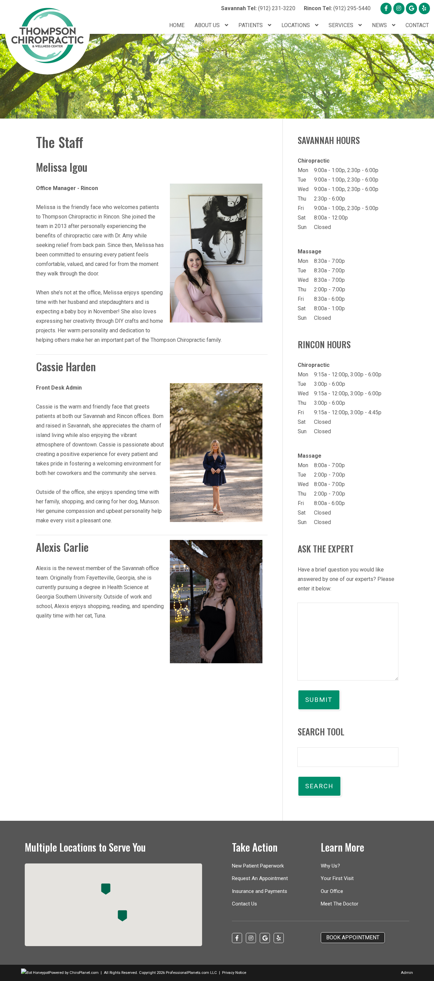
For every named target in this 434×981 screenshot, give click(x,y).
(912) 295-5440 (337, 8)
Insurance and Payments (259, 891)
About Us (208, 25)
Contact (417, 25)
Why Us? (330, 866)
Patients (251, 25)
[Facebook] (386, 8)
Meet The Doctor (339, 904)
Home (176, 25)
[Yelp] (424, 8)
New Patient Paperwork (258, 866)
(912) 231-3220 (258, 8)
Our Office (332, 891)
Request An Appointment (260, 878)
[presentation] (35, 972)
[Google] (411, 8)
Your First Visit (337, 878)
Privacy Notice (234, 972)
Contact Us (244, 904)
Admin (407, 972)
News (380, 25)
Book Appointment (352, 937)
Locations (296, 25)
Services (342, 25)
